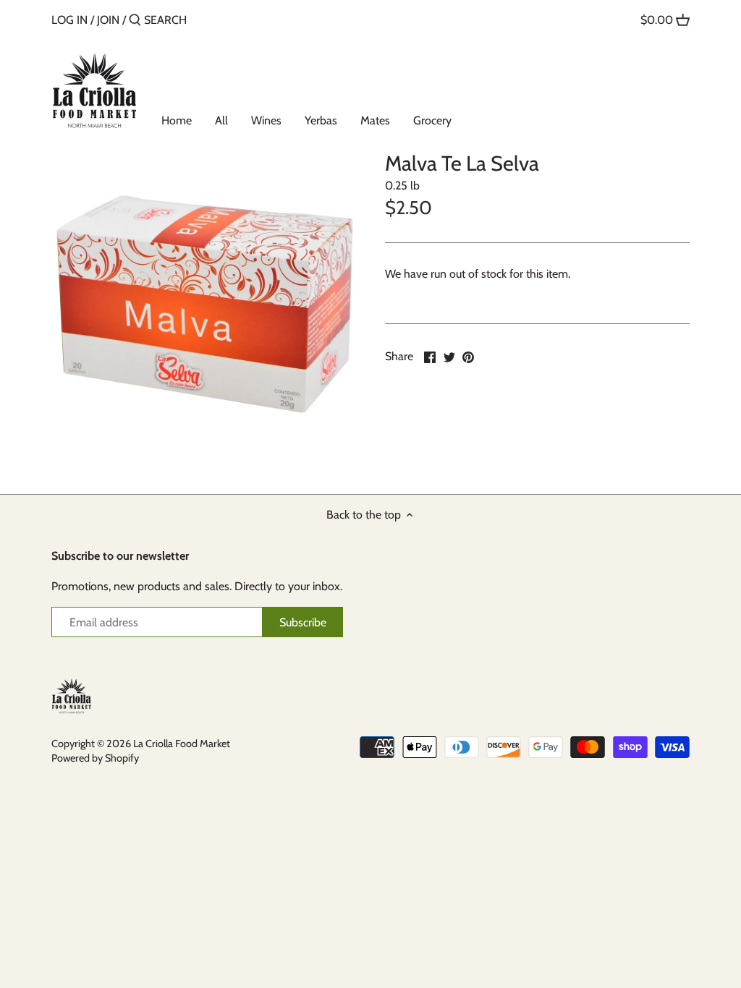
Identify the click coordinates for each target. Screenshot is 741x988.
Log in (69, 20)
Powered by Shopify (95, 758)
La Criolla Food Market (181, 743)
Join (108, 20)
